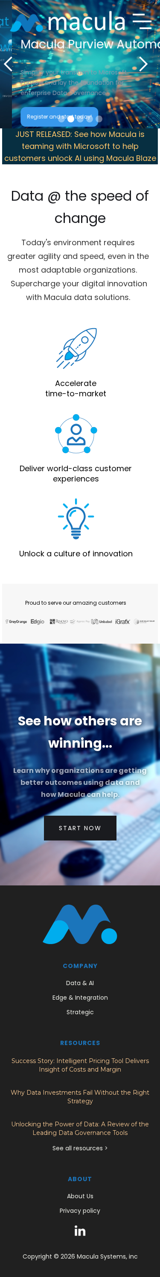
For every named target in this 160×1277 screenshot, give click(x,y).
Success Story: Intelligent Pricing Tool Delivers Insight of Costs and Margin (80, 1065)
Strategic (80, 1012)
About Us (80, 1196)
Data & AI (80, 983)
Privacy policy (80, 1210)
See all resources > (80, 1148)
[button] (142, 21)
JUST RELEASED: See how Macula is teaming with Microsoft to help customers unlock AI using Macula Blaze (80, 146)
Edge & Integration (80, 997)
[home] (67, 21)
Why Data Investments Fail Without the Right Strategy (80, 1097)
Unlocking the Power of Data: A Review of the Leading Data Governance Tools (80, 1128)
